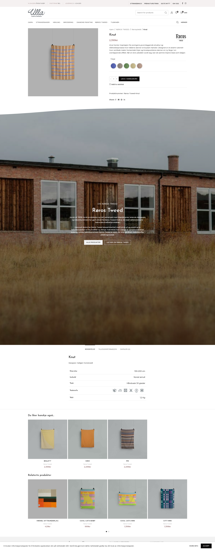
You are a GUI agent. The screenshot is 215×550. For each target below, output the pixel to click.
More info (194, 546)
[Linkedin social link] (124, 99)
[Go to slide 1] (106, 531)
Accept (206, 546)
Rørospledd (136, 29)
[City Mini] (167, 499)
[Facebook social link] (182, 3)
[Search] (177, 22)
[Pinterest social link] (121, 99)
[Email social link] (118, 99)
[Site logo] (36, 13)
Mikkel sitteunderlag (47, 521)
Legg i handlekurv (129, 79)
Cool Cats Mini (127, 521)
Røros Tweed (47, 464)
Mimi (88, 461)
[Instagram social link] (185, 3)
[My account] (172, 12)
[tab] (90, 348)
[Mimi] (87, 439)
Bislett (47, 461)
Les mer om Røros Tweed (118, 242)
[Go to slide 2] (108, 531)
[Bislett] (47, 439)
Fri (127, 461)
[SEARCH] (165, 12)
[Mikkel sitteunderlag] (47, 499)
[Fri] (127, 439)
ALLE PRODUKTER (93, 242)
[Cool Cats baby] (87, 499)
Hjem (111, 29)
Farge (113, 59)
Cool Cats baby (87, 521)
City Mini (167, 521)
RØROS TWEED (122, 29)
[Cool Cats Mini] (127, 499)
